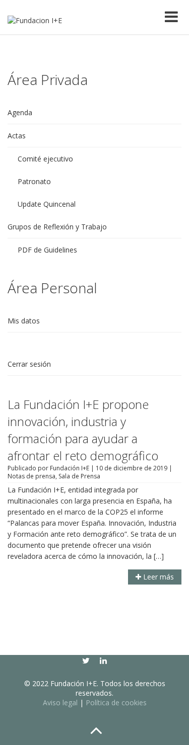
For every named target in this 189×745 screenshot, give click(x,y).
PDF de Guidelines (47, 250)
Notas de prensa (31, 476)
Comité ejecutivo (45, 158)
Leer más (157, 577)
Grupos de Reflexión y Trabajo (57, 226)
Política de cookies (116, 702)
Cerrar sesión (29, 364)
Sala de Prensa (79, 476)
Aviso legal (60, 702)
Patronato (34, 181)
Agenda (20, 112)
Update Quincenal (47, 204)
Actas (17, 135)
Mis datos (24, 320)
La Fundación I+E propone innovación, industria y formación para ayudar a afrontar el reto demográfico (83, 430)
